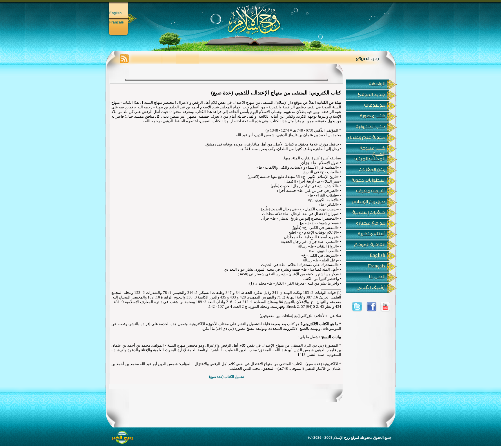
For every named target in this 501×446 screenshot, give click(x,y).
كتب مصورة (372, 116)
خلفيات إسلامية (368, 212)
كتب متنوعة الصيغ (372, 149)
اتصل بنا (377, 276)
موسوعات (374, 105)
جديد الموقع (371, 94)
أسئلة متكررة (371, 233)
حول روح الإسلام (368, 201)
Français (116, 22)
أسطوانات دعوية (368, 180)
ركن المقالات (372, 169)
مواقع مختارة (370, 223)
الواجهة (377, 83)
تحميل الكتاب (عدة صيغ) (226, 377)
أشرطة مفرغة (370, 191)
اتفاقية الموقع (369, 244)
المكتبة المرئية (369, 158)
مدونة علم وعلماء (366, 137)
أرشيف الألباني (371, 287)
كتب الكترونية (370, 126)
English (115, 13)
